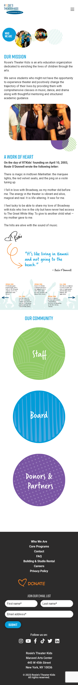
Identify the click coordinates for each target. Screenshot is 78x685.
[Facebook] (35, 640)
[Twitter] (49, 640)
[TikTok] (42, 640)
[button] (39, 541)
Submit (13, 625)
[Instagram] (20, 640)
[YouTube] (28, 640)
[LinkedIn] (57, 640)
